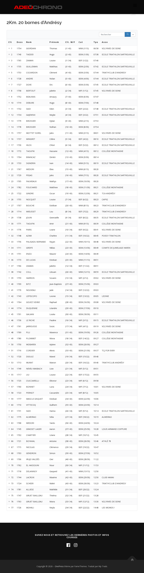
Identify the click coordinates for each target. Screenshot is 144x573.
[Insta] (75, 545)
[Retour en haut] (132, 560)
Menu (134, 5)
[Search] (128, 34)
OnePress (59, 566)
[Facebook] (68, 545)
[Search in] (133, 34)
